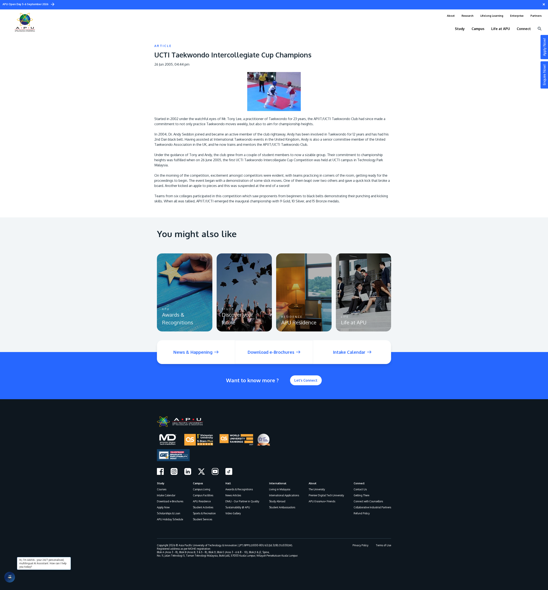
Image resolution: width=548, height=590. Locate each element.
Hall (228, 483)
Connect (359, 483)
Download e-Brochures (170, 501)
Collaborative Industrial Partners (372, 507)
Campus (198, 483)
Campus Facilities (203, 495)
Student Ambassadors (282, 507)
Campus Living (201, 489)
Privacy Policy (360, 545)
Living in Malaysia (279, 489)
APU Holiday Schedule (170, 519)
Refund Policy (362, 513)
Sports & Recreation (204, 513)
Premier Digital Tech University (326, 495)
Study (160, 483)
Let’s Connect (305, 380)
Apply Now (163, 507)
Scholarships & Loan (168, 513)
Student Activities (203, 507)
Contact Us (360, 489)
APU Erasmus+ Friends (322, 501)
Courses (161, 489)
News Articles (233, 495)
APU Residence (202, 501)
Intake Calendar (166, 495)
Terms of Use (383, 545)
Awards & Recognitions (239, 489)
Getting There (361, 495)
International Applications (284, 495)
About (312, 483)
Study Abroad (277, 501)
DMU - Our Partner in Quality (242, 501)
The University (317, 489)
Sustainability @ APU (237, 507)
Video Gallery (233, 513)
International (277, 483)
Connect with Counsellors (368, 501)
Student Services (202, 519)
